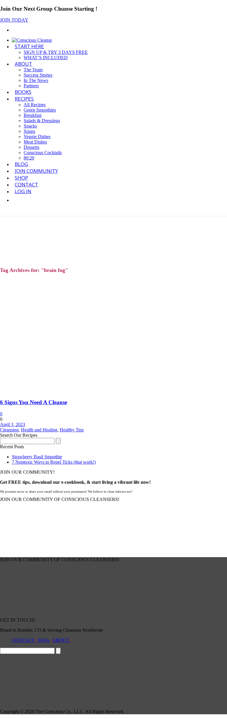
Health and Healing (39, 429)
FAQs (44, 640)
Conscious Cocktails (43, 152)
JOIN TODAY (14, 19)
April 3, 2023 (12, 424)
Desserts (31, 147)
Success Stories (38, 75)
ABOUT (23, 63)
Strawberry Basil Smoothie (37, 456)
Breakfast (32, 115)
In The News (36, 80)
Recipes (24, 98)
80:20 (29, 157)
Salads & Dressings (42, 120)
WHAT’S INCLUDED (46, 57)
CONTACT (24, 640)
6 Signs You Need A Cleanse (33, 402)
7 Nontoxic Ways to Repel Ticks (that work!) (54, 462)
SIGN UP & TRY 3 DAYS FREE (56, 52)
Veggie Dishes (37, 136)
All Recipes (35, 104)
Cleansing (9, 429)
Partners (31, 85)
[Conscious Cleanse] (32, 40)
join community (36, 170)
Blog (21, 164)
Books (23, 91)
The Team (33, 69)
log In (23, 191)
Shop (21, 177)
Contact (26, 184)
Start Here (29, 46)
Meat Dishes (35, 141)
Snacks (30, 125)
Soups (29, 131)
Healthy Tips (72, 429)
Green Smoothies (40, 109)
